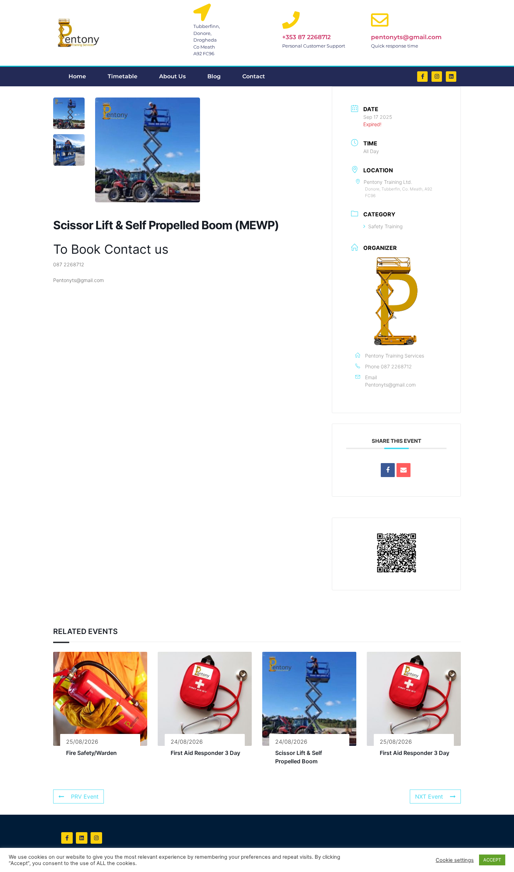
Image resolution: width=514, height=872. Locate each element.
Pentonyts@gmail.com (390, 385)
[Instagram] (436, 76)
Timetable (122, 76)
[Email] (404, 470)
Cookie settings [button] (455, 860)
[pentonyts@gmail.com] (379, 20)
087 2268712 (396, 366)
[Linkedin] (451, 76)
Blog (214, 76)
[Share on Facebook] (388, 470)
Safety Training (385, 226)
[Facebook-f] (422, 76)
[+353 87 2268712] (291, 20)
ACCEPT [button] (492, 860)
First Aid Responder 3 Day (205, 752)
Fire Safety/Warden (91, 752)
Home (77, 76)
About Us (172, 76)
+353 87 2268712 (306, 37)
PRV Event (85, 796)
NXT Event (429, 796)
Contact (253, 76)
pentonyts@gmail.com (406, 37)
